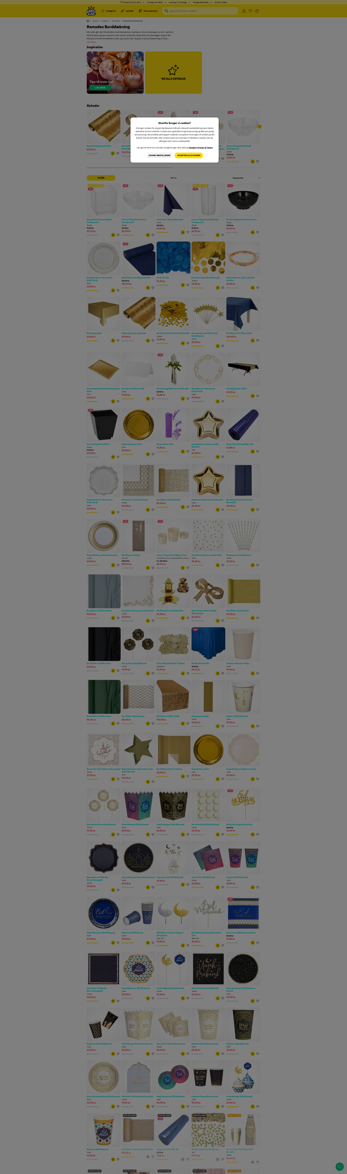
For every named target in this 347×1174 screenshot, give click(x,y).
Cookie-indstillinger (159, 155)
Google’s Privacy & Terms (201, 147)
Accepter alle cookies (188, 155)
